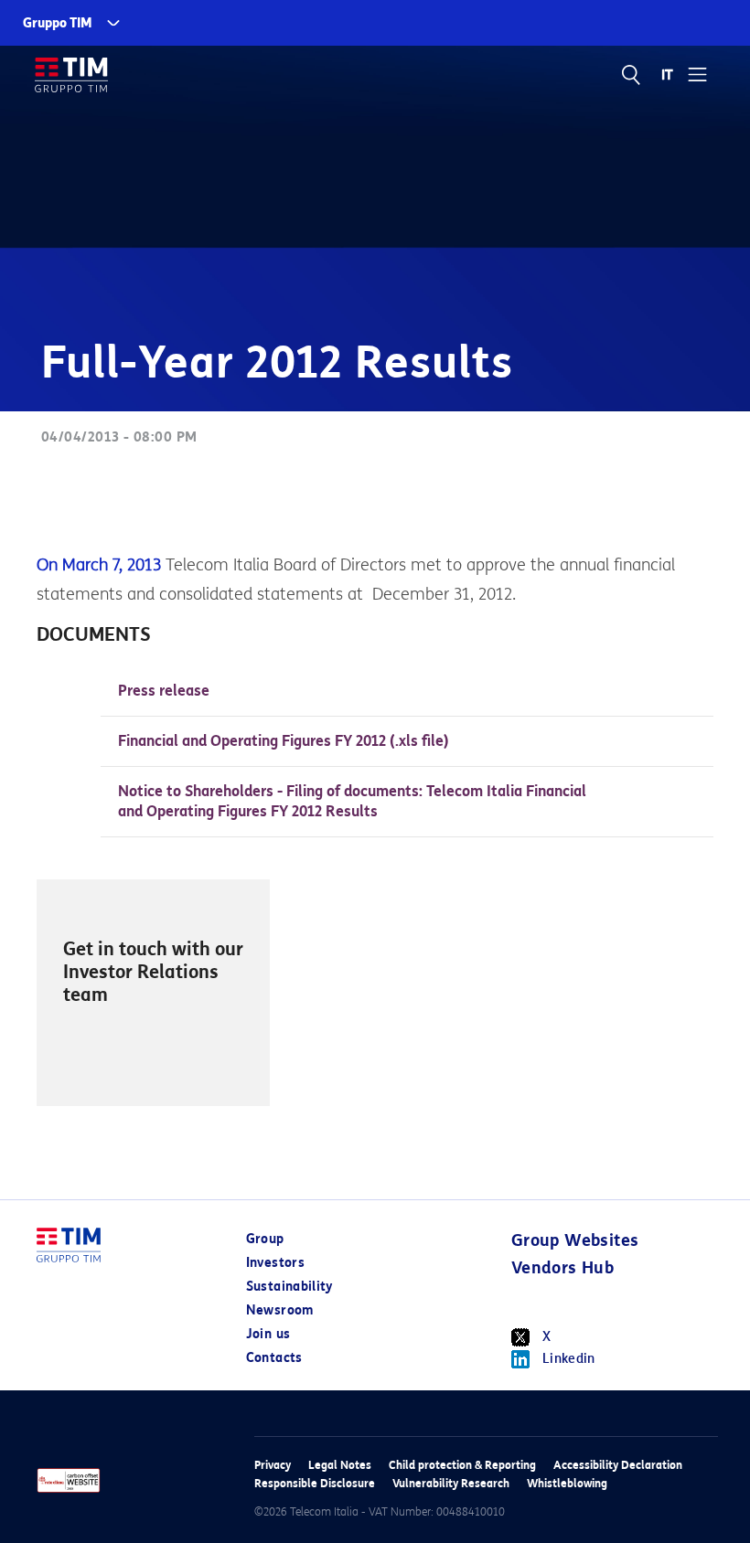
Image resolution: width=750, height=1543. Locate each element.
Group (265, 1239)
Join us (268, 1334)
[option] (153, 992)
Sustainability (289, 1286)
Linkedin (568, 1359)
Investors (275, 1263)
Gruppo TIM (57, 23)
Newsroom (280, 1310)
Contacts (274, 1358)
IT (668, 75)
